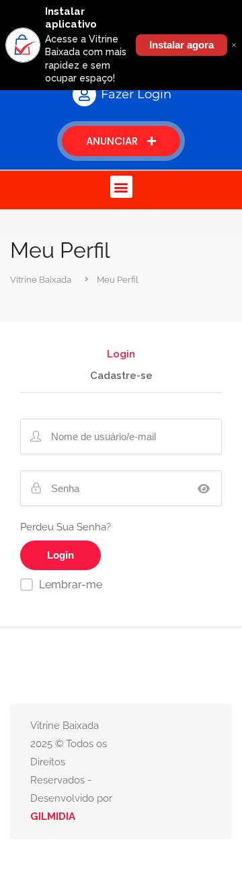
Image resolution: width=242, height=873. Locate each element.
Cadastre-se (121, 376)
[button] (121, 187)
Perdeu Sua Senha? (65, 527)
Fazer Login (136, 94)
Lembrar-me (70, 584)
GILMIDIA (52, 816)
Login (121, 354)
